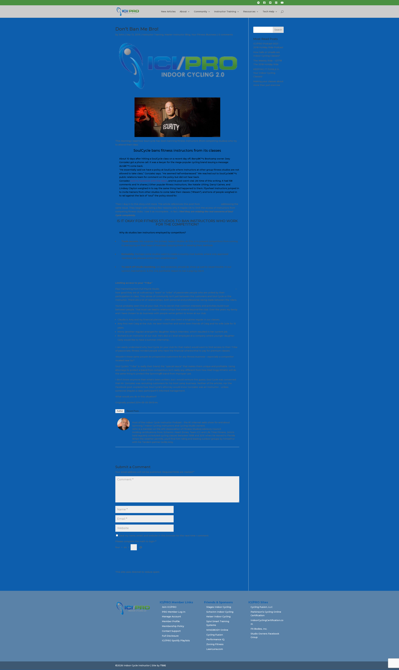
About (183, 11)
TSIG (163, 665)
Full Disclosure (170, 635)
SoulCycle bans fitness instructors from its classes (177, 150)
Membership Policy (173, 626)
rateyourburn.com (210, 204)
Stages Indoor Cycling (218, 607)
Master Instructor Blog (177, 34)
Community (200, 11)
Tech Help (268, 11)
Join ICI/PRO (169, 607)
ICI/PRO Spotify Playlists (176, 640)
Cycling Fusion (214, 634)
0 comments (226, 34)
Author (120, 411)
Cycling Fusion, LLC (262, 607)
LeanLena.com (214, 649)
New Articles (168, 11)
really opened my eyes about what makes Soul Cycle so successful (197, 288)
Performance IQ (215, 639)
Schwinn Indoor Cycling (219, 611)
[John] (123, 428)
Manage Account (171, 616)
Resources (249, 11)
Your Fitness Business (203, 34)
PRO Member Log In (173, 611)
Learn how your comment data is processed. (185, 572)
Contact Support (171, 631)
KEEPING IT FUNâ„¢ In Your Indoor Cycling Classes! (266, 73)
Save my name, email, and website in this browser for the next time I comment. (164, 535)
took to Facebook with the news (148, 180)
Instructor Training (225, 11)
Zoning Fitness (215, 644)
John (121, 34)
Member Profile (171, 621)
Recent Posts (133, 411)
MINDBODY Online (217, 630)
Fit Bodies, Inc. (259, 628)
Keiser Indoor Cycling (218, 616)
